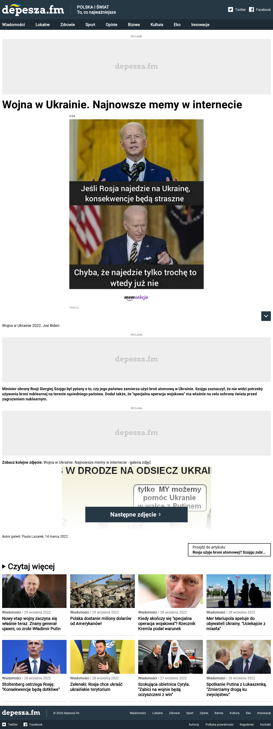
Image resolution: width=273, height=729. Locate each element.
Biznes (134, 24)
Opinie (111, 24)
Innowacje (200, 24)
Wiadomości (13, 24)
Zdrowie (67, 24)
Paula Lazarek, (33, 536)
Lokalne (43, 24)
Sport (90, 24)
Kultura (157, 24)
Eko (177, 24)
